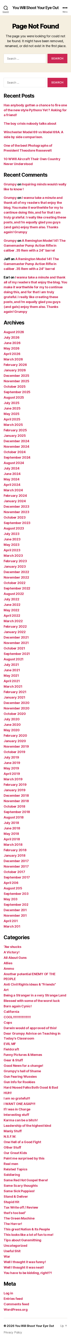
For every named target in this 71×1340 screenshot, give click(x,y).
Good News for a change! (23, 1066)
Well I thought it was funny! (25, 1262)
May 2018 (11, 834)
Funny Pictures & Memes (23, 1055)
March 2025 (13, 425)
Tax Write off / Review (21, 1207)
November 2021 (16, 643)
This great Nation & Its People (27, 1229)
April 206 (11, 883)
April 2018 (12, 839)
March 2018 (13, 844)
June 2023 (12, 539)
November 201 (15, 915)
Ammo (9, 968)
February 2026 (15, 365)
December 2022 (16, 572)
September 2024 (17, 457)
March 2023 (13, 555)
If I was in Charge (17, 1109)
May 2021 (11, 675)
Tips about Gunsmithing (22, 1240)
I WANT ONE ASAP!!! (19, 1104)
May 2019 (11, 768)
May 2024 (11, 479)
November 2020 (16, 708)
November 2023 (16, 512)
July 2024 (11, 468)
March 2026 (13, 359)
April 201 (11, 921)
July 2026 (11, 337)
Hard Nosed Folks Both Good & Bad (31, 1087)
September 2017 (17, 877)
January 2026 (15, 370)
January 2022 (15, 632)
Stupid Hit (11, 1202)
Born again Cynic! (17, 1006)
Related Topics (15, 1169)
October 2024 (15, 452)
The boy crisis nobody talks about (30, 123)
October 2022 (14, 583)
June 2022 (12, 605)
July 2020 (12, 719)
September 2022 (17, 588)
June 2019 (12, 763)
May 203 (10, 899)
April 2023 (12, 550)
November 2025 (16, 381)
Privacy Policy (13, 1332)
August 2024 (14, 463)
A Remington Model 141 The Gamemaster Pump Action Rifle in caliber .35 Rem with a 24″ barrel (35, 245)
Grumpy (10, 184)
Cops (8, 1022)
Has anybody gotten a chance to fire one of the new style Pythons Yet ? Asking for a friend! (35, 110)
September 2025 (17, 392)
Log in (8, 1293)
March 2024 (13, 490)
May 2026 (11, 348)
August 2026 (14, 332)
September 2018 (17, 812)
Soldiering (12, 1175)
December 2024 (16, 441)
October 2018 (14, 806)
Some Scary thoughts (21, 1185)
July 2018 (11, 823)
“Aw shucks (12, 947)
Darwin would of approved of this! (30, 1028)
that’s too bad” (15, 1213)
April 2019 (12, 774)
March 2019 (13, 779)
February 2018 (15, 850)
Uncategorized (15, 1245)
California (11, 1012)
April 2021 (12, 681)
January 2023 (15, 566)
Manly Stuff (13, 1131)
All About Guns (15, 958)
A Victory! (11, 952)
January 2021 (14, 697)
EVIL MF (10, 1044)
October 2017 (14, 872)
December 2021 (16, 637)
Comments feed (16, 1304)
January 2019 (14, 790)
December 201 (15, 910)
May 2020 (12, 730)
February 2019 (15, 785)
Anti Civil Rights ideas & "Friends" (30, 984)
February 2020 (15, 735)
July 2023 (11, 534)
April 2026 (12, 354)
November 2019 (16, 746)
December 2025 (16, 376)
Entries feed (13, 1299)
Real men (11, 1164)
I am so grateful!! (17, 1098)
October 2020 (15, 714)
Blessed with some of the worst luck (32, 1001)
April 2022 (12, 615)
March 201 (12, 926)
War (7, 1256)
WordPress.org (16, 1309)
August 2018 (14, 817)
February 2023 (15, 561)
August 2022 (14, 594)
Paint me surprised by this (24, 1158)
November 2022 (16, 577)
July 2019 (11, 757)
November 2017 (16, 866)
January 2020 (15, 741)
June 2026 (12, 343)
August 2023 (14, 528)
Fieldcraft (11, 1049)
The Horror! (13, 1224)
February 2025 (15, 430)
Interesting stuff (16, 1115)
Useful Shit (12, 1251)
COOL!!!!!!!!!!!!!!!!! (17, 1017)
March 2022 (13, 621)
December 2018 (16, 795)
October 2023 (15, 517)
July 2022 (11, 599)
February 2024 (15, 496)
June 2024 (12, 474)
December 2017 (16, 861)
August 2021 (13, 659)
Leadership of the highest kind (27, 1126)
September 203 (16, 894)
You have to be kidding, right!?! (28, 1273)
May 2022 (11, 610)
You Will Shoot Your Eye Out (35, 8)
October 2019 (14, 752)
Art (6, 990)
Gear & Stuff (13, 1060)
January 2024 (15, 501)
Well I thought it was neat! (24, 1267)
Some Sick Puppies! (19, 1191)
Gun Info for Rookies (19, 1082)
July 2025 (11, 403)
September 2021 (17, 654)
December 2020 (16, 703)
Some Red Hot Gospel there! (26, 1180)
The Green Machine (19, 1218)
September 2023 (17, 523)
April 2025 (12, 419)
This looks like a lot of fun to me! (28, 1235)
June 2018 (12, 828)
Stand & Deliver (16, 1196)
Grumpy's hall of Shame (22, 1071)
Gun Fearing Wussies (20, 1076)
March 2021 (13, 686)
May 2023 (11, 545)
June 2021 (12, 670)
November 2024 (16, 446)
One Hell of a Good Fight (22, 1142)
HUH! (8, 1093)
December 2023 (16, 506)
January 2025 (15, 436)
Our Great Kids (15, 1153)
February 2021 (15, 692)
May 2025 (11, 414)
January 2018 (14, 855)
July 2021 (11, 665)
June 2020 (12, 725)
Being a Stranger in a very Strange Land (35, 995)
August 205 (13, 888)
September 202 (16, 904)
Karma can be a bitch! (21, 1120)
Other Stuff (12, 1147)
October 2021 (14, 648)
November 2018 (16, 801)
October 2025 (15, 386)
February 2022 (15, 626)
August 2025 (14, 397)
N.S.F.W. (10, 1136)
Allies (8, 963)
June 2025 (12, 408)
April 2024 (12, 485)
